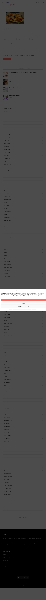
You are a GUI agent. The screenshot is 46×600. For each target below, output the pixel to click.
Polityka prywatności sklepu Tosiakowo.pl (16, 309)
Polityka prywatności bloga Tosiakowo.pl (29, 309)
